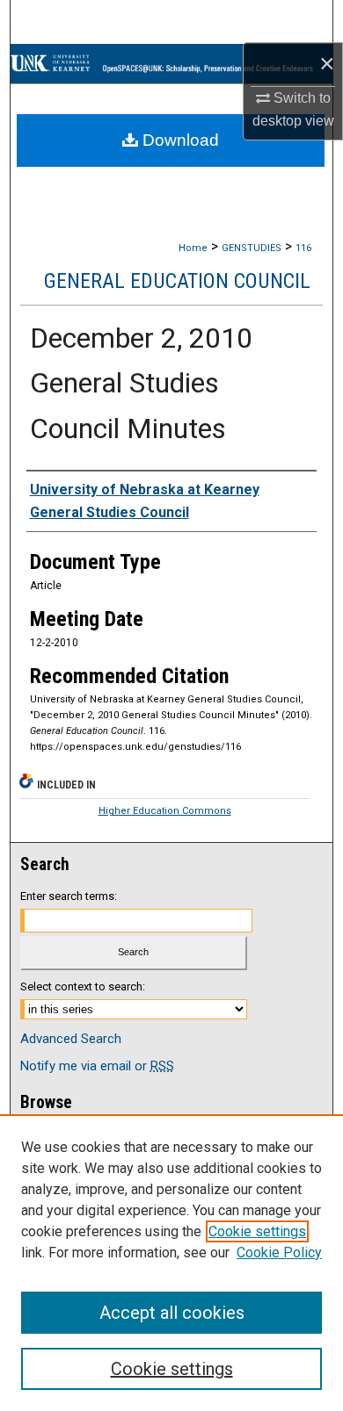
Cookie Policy (279, 1252)
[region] (171, 1262)
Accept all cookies (171, 1312)
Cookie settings (257, 1231)
